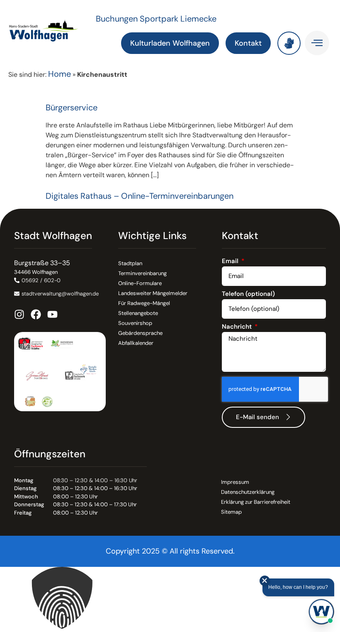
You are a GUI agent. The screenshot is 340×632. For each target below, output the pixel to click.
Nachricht (237, 327)
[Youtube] (52, 314)
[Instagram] (19, 314)
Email (231, 261)
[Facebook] (36, 314)
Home (59, 73)
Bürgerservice (71, 107)
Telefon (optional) (248, 294)
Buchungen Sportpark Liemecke (156, 18)
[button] (170, 599)
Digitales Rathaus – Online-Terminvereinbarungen (139, 195)
